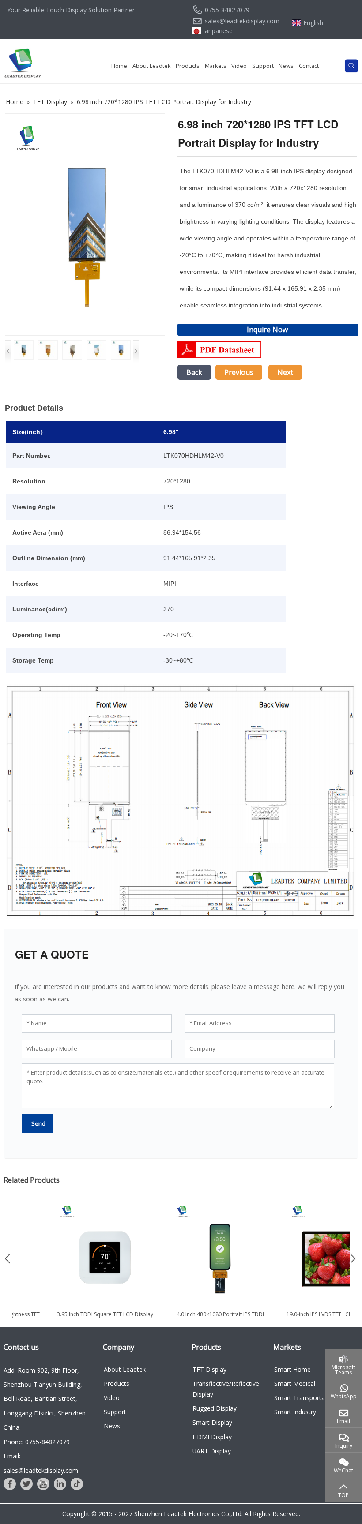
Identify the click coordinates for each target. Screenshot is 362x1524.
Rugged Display (214, 1408)
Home (119, 66)
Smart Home (292, 1369)
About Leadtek (151, 66)
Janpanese (218, 31)
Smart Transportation (305, 1397)
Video (239, 66)
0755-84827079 (227, 10)
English (313, 23)
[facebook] (10, 1484)
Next (285, 372)
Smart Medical (294, 1383)
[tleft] (8, 1258)
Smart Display (212, 1422)
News (286, 66)
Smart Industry (295, 1412)
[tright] (354, 1258)
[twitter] (26, 1484)
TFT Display (209, 1369)
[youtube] (43, 1484)
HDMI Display (212, 1437)
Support (263, 66)
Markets (215, 66)
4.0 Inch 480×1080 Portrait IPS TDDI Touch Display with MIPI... (236, 1318)
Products (188, 66)
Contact (309, 66)
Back (194, 372)
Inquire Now (267, 329)
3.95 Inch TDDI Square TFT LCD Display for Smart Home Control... (121, 1318)
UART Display (211, 1451)
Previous (238, 372)
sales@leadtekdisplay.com (242, 21)
